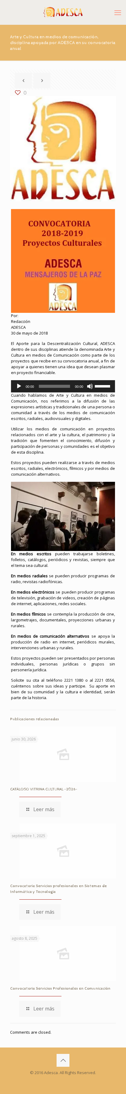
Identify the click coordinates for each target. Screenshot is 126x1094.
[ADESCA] (63, 12)
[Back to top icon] (63, 1060)
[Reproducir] (19, 386)
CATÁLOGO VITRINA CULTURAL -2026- (43, 789)
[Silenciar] (90, 386)
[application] (63, 386)
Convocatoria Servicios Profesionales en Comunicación (60, 988)
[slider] (103, 385)
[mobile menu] (118, 12)
